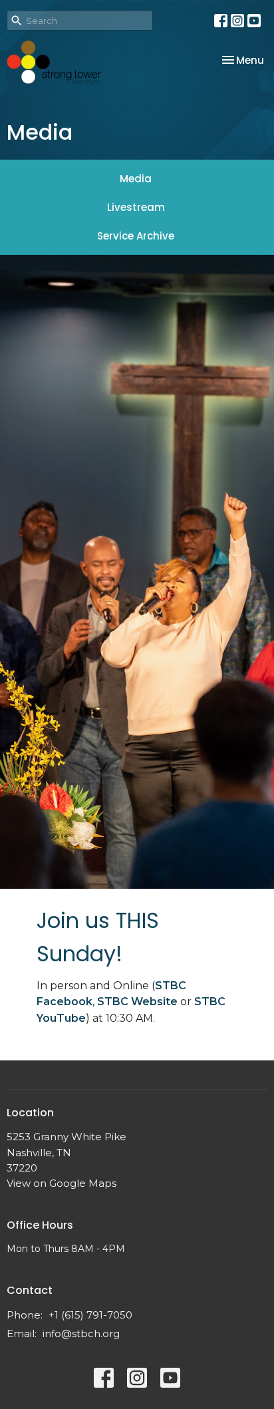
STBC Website (137, 1001)
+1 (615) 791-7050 (90, 1315)
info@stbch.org (81, 1333)
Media (136, 179)
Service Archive (135, 236)
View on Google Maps (61, 1183)
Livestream (136, 207)
